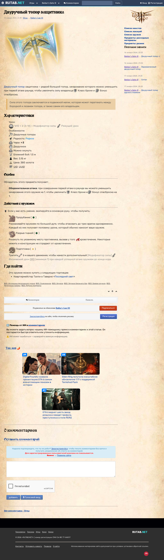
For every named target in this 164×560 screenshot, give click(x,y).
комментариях (36, 325)
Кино (44, 532)
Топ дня (11, 348)
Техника (30, 532)
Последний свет (64, 276)
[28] (80, 363)
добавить (13, 497)
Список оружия (132, 34)
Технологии (20, 532)
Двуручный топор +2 (151, 56)
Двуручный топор (14, 86)
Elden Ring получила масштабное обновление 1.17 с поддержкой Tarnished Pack (80, 379)
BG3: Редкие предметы (31, 286)
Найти (117, 3)
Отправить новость (33, 546)
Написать (89, 300)
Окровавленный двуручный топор (140, 68)
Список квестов (132, 28)
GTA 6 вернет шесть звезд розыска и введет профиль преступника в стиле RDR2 (57, 415)
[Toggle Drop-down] (37, 3)
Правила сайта (64, 455)
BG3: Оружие (57, 283)
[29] (41, 363)
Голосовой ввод (32, 497)
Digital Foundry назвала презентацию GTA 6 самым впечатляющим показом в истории (37, 380)
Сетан (144, 80)
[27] (61, 399)
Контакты (19, 546)
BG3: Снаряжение (43, 283)
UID (16, 166)
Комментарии (72, 3)
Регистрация (108, 316)
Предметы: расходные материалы (136, 39)
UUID (22, 166)
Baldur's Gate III (49, 3)
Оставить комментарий (21, 439)
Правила (47, 546)
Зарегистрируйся (59, 449)
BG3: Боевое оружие (97, 283)
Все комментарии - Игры (16, 510)
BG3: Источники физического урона (19, 283)
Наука (50, 532)
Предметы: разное (134, 43)
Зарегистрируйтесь (37, 316)
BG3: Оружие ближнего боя (75, 283)
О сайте (56, 546)
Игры (31, 3)
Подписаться (108, 308)
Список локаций (133, 31)
